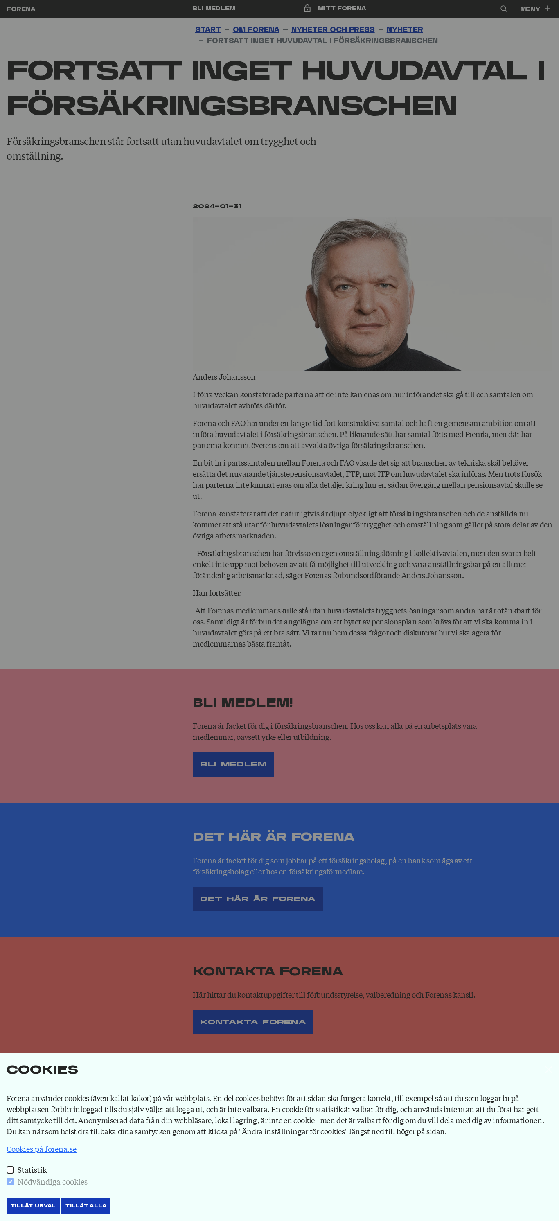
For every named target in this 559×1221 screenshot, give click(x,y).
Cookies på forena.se (42, 1148)
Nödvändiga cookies (53, 1181)
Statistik (32, 1169)
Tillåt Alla (85, 1206)
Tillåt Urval (33, 1206)
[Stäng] (549, 1070)
